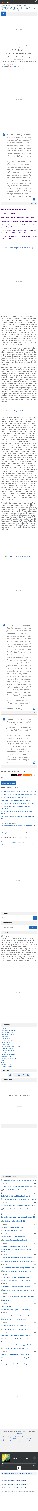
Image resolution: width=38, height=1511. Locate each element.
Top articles (24, 1437)
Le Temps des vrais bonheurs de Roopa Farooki (17, 1364)
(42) (10, 1046)
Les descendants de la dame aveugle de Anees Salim (18, 1186)
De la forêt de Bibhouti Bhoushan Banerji (15, 1196)
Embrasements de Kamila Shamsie (13, 1236)
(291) (5, 1028)
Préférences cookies (32, 1441)
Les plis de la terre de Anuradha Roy (13, 1325)
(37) (8, 1054)
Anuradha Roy (6, 1306)
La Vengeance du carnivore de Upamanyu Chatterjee (19, 1205)
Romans (6, 45)
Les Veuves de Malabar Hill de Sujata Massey (16, 1277)
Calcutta (22, 45)
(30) (7, 1066)
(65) (4, 1036)
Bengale (21, 47)
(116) (8, 1030)
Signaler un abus (6, 1439)
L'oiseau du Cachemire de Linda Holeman (15, 1287)
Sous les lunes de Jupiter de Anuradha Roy (16, 1316)
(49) (7, 1040)
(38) (5, 1052)
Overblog (19, 1433)
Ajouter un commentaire (17, 842)
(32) (4, 1060)
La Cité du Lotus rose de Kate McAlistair (15, 1354)
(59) (5, 1038)
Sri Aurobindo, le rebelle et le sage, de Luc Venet (17, 1268)
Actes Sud (14, 45)
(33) (6, 1056)
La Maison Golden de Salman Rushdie (14, 1246)
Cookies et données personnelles (17, 1441)
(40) (9, 1050)
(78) (8, 1032)
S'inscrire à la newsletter (8, 783)
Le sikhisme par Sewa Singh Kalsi (12, 1227)
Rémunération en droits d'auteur (26, 1439)
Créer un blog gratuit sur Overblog (11, 1437)
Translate (16, 67)
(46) (5, 1044)
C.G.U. (14, 1439)
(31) (6, 1064)
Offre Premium (4, 1441)
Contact (31, 1437)
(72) (8, 1034)
